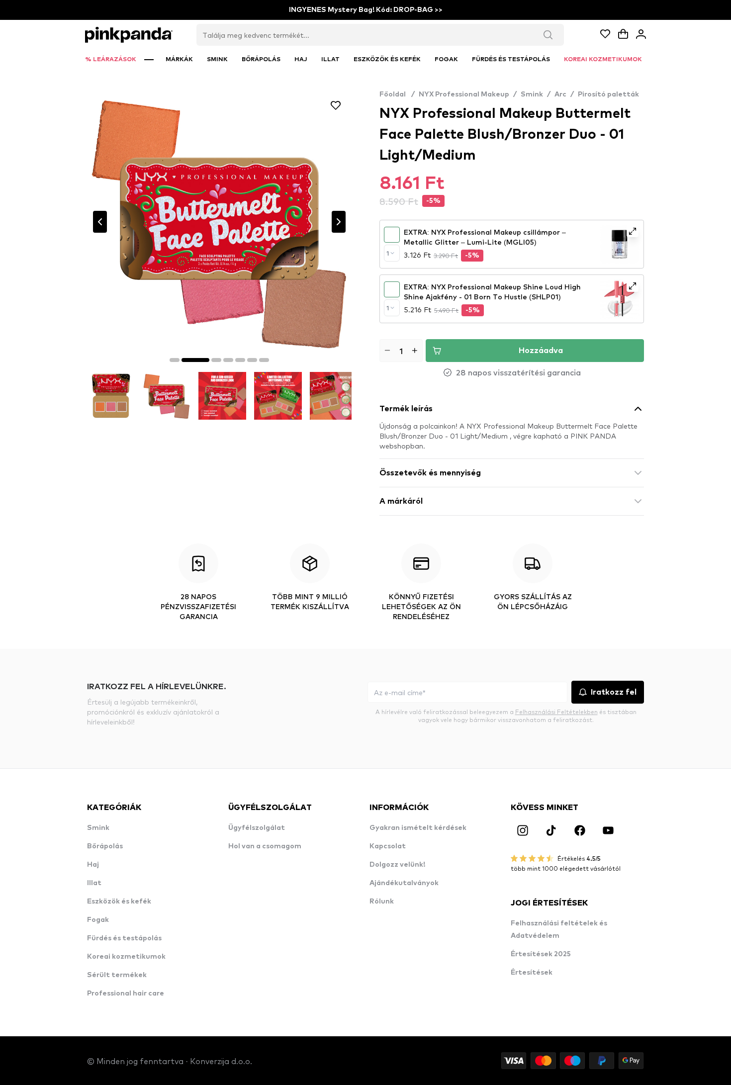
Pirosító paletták (608, 94)
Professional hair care (125, 993)
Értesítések (531, 972)
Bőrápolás (105, 846)
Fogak (98, 919)
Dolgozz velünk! (397, 864)
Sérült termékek (117, 975)
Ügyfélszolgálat (256, 827)
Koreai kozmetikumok (126, 956)
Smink (532, 94)
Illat (94, 883)
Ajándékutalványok (404, 883)
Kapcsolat (387, 846)
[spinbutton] (401, 351)
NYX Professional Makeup (464, 94)
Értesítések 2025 (541, 954)
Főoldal (397, 94)
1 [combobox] (387, 253)
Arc (560, 94)
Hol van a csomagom (264, 846)
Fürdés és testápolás (124, 938)
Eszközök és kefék (119, 901)
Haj (93, 864)
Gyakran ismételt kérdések (417, 827)
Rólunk (381, 901)
